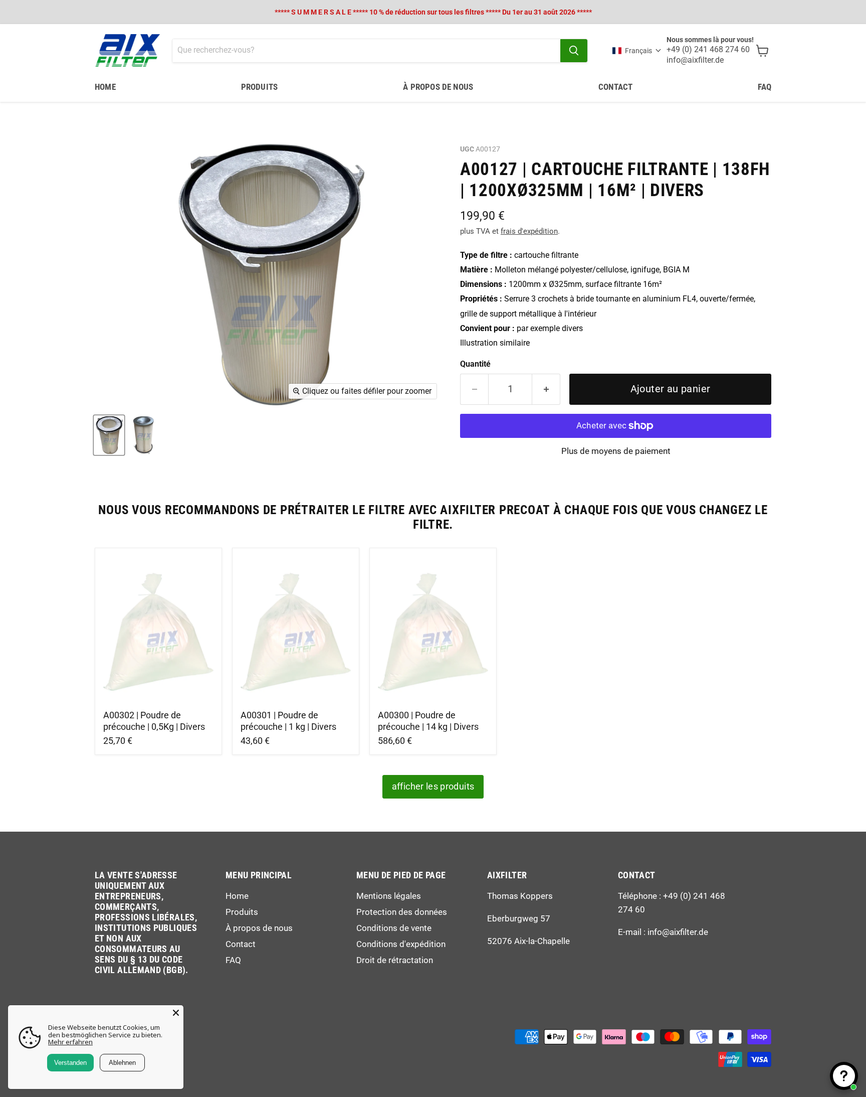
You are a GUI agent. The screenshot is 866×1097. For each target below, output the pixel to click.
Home (105, 87)
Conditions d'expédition (401, 944)
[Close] (176, 1013)
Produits (259, 87)
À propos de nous (438, 87)
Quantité (475, 364)
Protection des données (401, 912)
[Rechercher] (573, 50)
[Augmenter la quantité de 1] (546, 389)
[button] (637, 50)
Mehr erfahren (70, 1041)
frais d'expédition (529, 231)
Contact (615, 87)
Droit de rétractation (394, 960)
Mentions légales (388, 896)
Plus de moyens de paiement (616, 451)
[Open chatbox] (844, 1076)
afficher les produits (433, 786)
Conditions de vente (393, 928)
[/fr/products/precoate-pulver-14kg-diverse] (433, 630)
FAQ (764, 87)
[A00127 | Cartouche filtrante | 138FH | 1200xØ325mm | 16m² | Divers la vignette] (109, 435)
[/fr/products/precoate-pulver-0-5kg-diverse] (158, 630)
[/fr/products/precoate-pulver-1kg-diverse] (296, 630)
